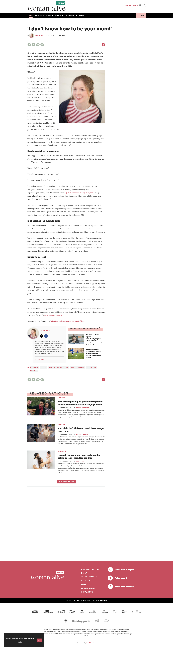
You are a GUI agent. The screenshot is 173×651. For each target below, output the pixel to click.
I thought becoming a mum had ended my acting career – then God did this (80, 456)
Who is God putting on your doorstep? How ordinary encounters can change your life (80, 403)
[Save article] (103, 45)
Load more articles (66, 482)
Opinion (62, 451)
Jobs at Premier (89, 577)
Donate (85, 573)
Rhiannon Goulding (83, 407)
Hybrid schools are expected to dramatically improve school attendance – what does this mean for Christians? (94, 340)
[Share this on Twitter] (33, 45)
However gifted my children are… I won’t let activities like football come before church (93, 353)
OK (39, 640)
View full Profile (39, 359)
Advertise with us (90, 569)
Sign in (82, 41)
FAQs (83, 584)
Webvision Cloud (91, 643)
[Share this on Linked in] (38, 45)
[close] (105, 41)
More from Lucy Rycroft (84, 329)
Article (61, 398)
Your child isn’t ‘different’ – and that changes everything (81, 430)
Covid (43, 367)
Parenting (91, 367)
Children (34, 367)
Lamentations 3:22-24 (53, 315)
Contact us (87, 592)
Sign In (135, 5)
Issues (68, 600)
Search (144, 5)
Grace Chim (80, 461)
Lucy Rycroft (39, 35)
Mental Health (77, 367)
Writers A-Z (87, 600)
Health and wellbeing (59, 367)
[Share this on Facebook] (29, 45)
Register (128, 5)
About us (85, 581)
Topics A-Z (76, 600)
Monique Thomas (82, 434)
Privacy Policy (88, 588)
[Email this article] (42, 45)
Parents (34, 370)
